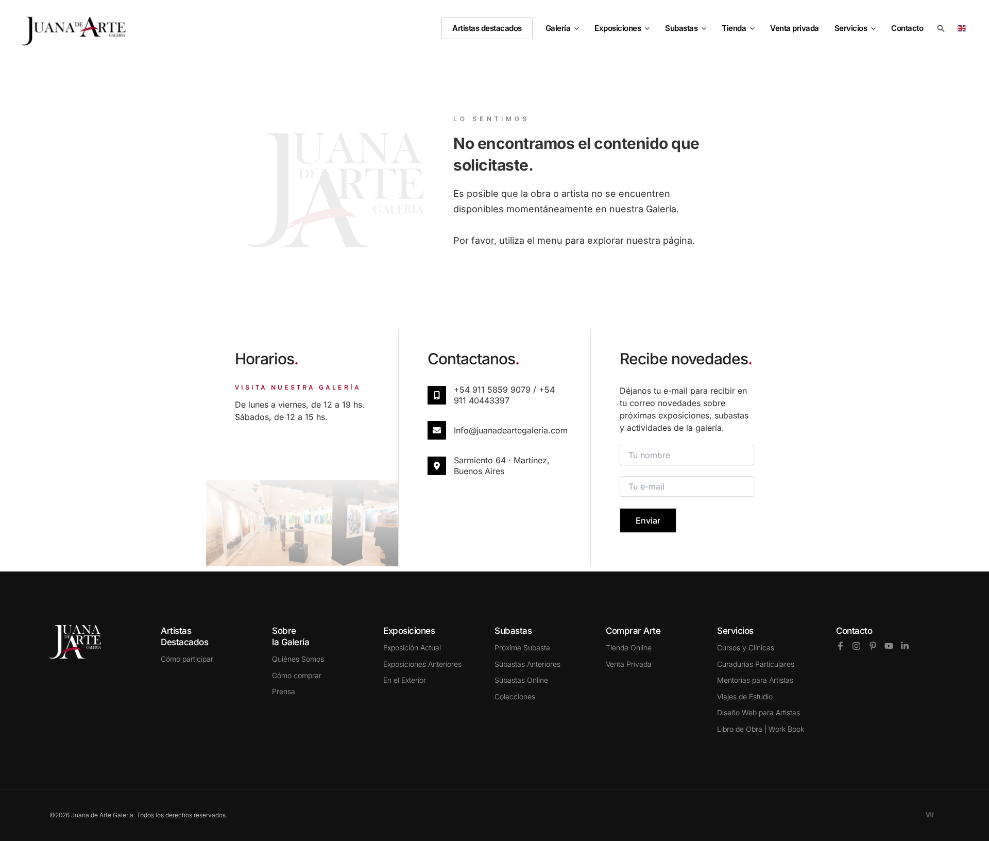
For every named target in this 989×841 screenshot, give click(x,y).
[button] (574, 28)
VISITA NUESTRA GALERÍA (298, 387)
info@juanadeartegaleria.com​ (511, 430)
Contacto (854, 631)
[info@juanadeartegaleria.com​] (437, 430)
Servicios (850, 28)
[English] (963, 27)
